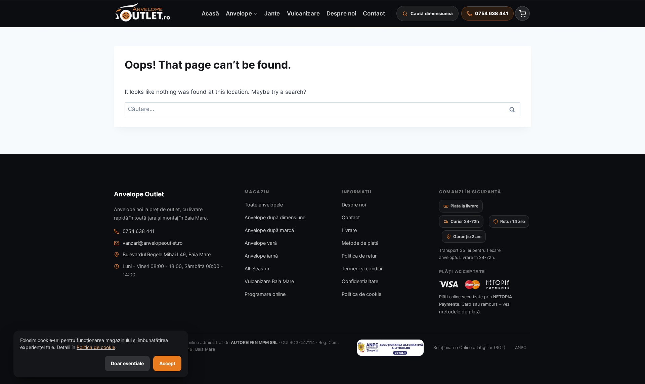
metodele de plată (459, 312)
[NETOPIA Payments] (497, 284)
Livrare (349, 230)
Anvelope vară (261, 243)
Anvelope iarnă (261, 256)
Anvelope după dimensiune (275, 218)
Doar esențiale (127, 363)
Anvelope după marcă (269, 230)
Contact (374, 13)
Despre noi (341, 13)
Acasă (210, 13)
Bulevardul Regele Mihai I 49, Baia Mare (167, 255)
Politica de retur (359, 256)
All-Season (257, 269)
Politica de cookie (361, 294)
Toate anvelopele (264, 205)
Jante (272, 13)
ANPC (520, 347)
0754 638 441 (139, 231)
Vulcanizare (303, 13)
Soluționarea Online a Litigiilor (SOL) (469, 347)
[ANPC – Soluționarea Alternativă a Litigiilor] (390, 347)
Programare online (265, 294)
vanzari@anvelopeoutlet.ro (153, 243)
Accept (167, 363)
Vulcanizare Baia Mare (269, 281)
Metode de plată (360, 243)
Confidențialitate (360, 281)
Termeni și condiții (362, 269)
